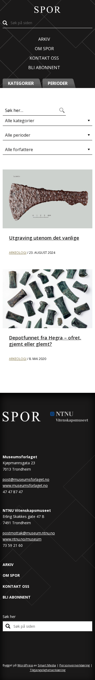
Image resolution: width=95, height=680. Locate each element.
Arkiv (44, 39)
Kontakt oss (44, 58)
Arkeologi (17, 252)
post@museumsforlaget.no (26, 479)
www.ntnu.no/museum (22, 539)
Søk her (9, 616)
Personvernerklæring (74, 665)
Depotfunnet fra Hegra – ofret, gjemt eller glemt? (45, 340)
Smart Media (47, 665)
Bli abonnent (44, 67)
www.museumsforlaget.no (25, 485)
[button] (22, 83)
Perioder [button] (58, 83)
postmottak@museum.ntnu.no (29, 532)
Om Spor (44, 48)
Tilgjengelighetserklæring (47, 670)
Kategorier (21, 83)
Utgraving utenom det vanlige (44, 238)
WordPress (25, 665)
